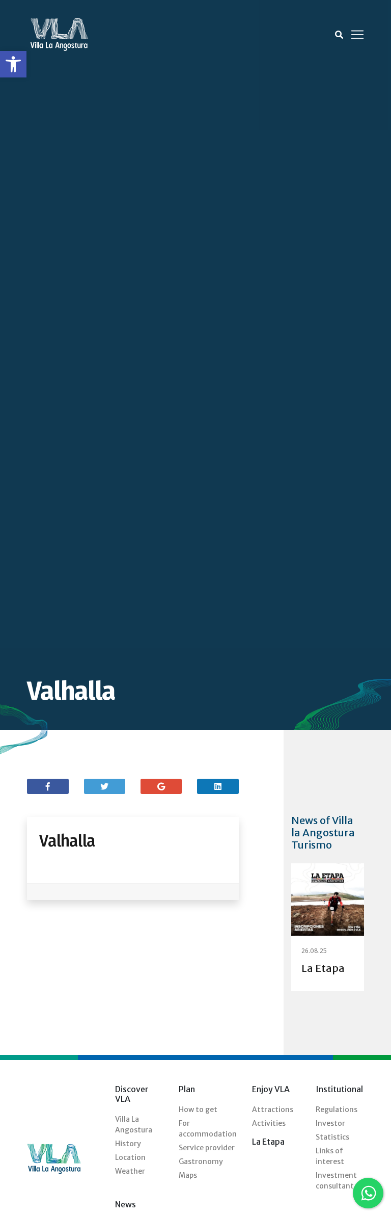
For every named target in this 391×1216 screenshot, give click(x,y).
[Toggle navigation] (357, 34)
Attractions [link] (272, 1109)
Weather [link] (130, 1171)
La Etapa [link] (323, 968)
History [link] (128, 1143)
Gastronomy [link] (201, 1161)
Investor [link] (330, 1123)
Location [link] (130, 1157)
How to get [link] (198, 1109)
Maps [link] (188, 1175)
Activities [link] (269, 1123)
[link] (13, 64)
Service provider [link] (207, 1147)
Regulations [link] (336, 1109)
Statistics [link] (332, 1137)
